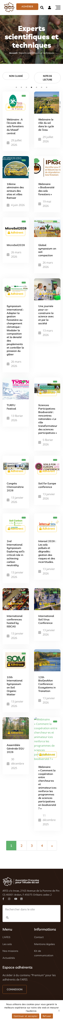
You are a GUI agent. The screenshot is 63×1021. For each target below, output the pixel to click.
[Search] (42, 7)
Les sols (7, 944)
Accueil (13, 52)
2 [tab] (21, 87)
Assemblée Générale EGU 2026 (15, 748)
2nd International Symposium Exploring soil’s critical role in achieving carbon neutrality (15, 553)
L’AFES (6, 937)
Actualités (9, 957)
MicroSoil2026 (16, 245)
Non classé (16, 76)
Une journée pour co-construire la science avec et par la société (46, 314)
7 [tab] (46, 87)
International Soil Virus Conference (46, 619)
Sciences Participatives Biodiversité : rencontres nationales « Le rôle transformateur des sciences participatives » (47, 418)
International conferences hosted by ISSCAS (14, 621)
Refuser (47, 1016)
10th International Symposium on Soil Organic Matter (14, 685)
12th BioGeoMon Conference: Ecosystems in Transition (47, 684)
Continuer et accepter (26, 1016)
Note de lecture (47, 78)
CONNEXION (15, 989)
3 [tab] (26, 87)
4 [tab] (31, 87)
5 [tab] (36, 87)
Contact (39, 937)
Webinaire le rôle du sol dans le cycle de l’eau (46, 124)
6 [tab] (41, 87)
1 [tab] (16, 87)
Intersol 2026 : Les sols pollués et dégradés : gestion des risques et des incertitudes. (47, 551)
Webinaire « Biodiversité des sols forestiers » (46, 189)
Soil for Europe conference (47, 485)
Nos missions (10, 950)
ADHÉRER (27, 6)
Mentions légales (44, 944)
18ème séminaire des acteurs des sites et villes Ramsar (15, 190)
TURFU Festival (11, 406)
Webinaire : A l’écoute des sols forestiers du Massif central (15, 126)
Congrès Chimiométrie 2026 (15, 487)
